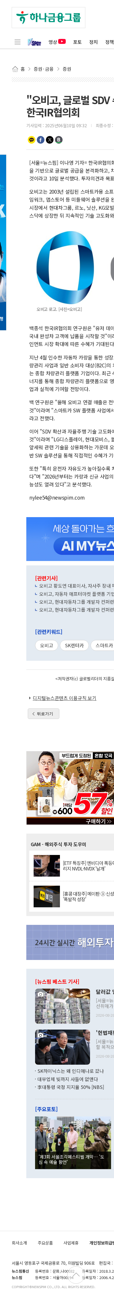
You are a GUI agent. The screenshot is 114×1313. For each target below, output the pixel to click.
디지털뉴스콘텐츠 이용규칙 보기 (64, 697)
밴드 (59, 140)
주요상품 (45, 1243)
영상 (53, 41)
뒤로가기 (45, 713)
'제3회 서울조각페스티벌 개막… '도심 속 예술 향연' (71, 1159)
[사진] (62, 1005)
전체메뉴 (17, 42)
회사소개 (19, 1243)
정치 (93, 41)
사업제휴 (71, 1243)
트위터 (49, 140)
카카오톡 (31, 140)
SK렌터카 (74, 645)
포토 (77, 41)
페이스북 (40, 140)
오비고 (46, 645)
